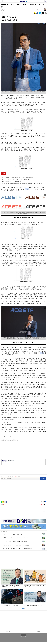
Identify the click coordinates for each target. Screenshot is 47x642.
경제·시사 (8, 631)
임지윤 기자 (11, 460)
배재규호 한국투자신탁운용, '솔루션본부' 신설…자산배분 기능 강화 (15, 179)
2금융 (39, 629)
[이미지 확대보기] (45, 24)
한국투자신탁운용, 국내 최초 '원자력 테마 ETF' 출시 (12, 181)
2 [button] (24, 608)
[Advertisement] (23, 449)
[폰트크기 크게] (4, 13)
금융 (8, 629)
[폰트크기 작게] (1, 13)
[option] (23, 588)
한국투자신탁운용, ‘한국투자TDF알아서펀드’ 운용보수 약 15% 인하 (15, 175)
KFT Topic (39, 631)
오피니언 (23, 631)
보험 (23, 629)
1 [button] (23, 608)
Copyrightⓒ (18, 636)
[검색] (45, 1)
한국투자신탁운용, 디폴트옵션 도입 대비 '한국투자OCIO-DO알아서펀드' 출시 (17, 177)
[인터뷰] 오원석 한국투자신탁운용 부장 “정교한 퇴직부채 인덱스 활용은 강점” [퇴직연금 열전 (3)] (22, 183)
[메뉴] (1, 1)
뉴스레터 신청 (43, 478)
